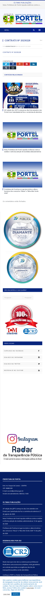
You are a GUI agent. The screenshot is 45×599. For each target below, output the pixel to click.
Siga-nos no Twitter (12, 364)
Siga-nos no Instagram (13, 357)
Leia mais (30, 588)
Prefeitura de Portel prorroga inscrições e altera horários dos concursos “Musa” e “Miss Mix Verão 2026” (21, 191)
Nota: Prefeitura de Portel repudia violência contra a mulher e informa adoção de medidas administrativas (23, 5)
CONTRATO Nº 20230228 (12, 52)
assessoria (18, 564)
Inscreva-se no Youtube (13, 370)
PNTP (12, 575)
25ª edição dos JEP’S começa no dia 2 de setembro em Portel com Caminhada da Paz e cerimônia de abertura (23, 111)
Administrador (10, 46)
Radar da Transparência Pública (27, 575)
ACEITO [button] (15, 594)
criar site (16, 562)
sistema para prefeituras (29, 562)
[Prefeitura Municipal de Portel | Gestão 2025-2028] (22, 18)
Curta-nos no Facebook (13, 351)
